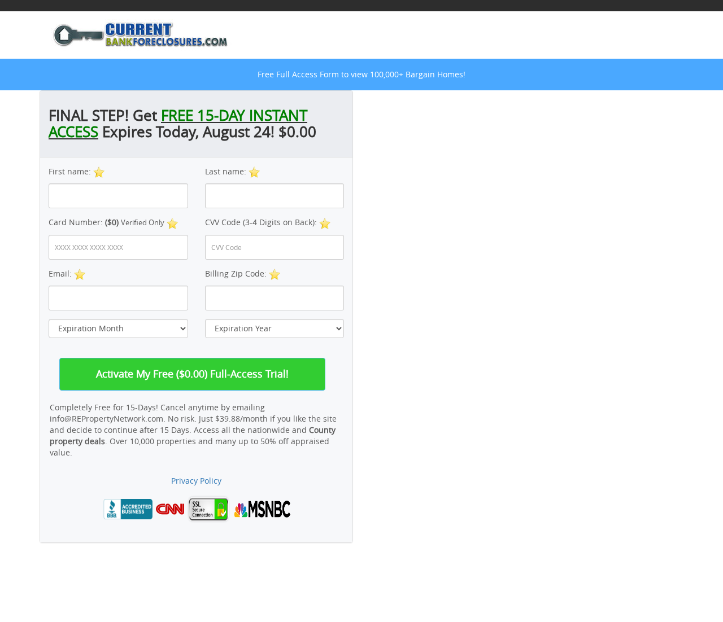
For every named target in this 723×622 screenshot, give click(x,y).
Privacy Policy (196, 480)
